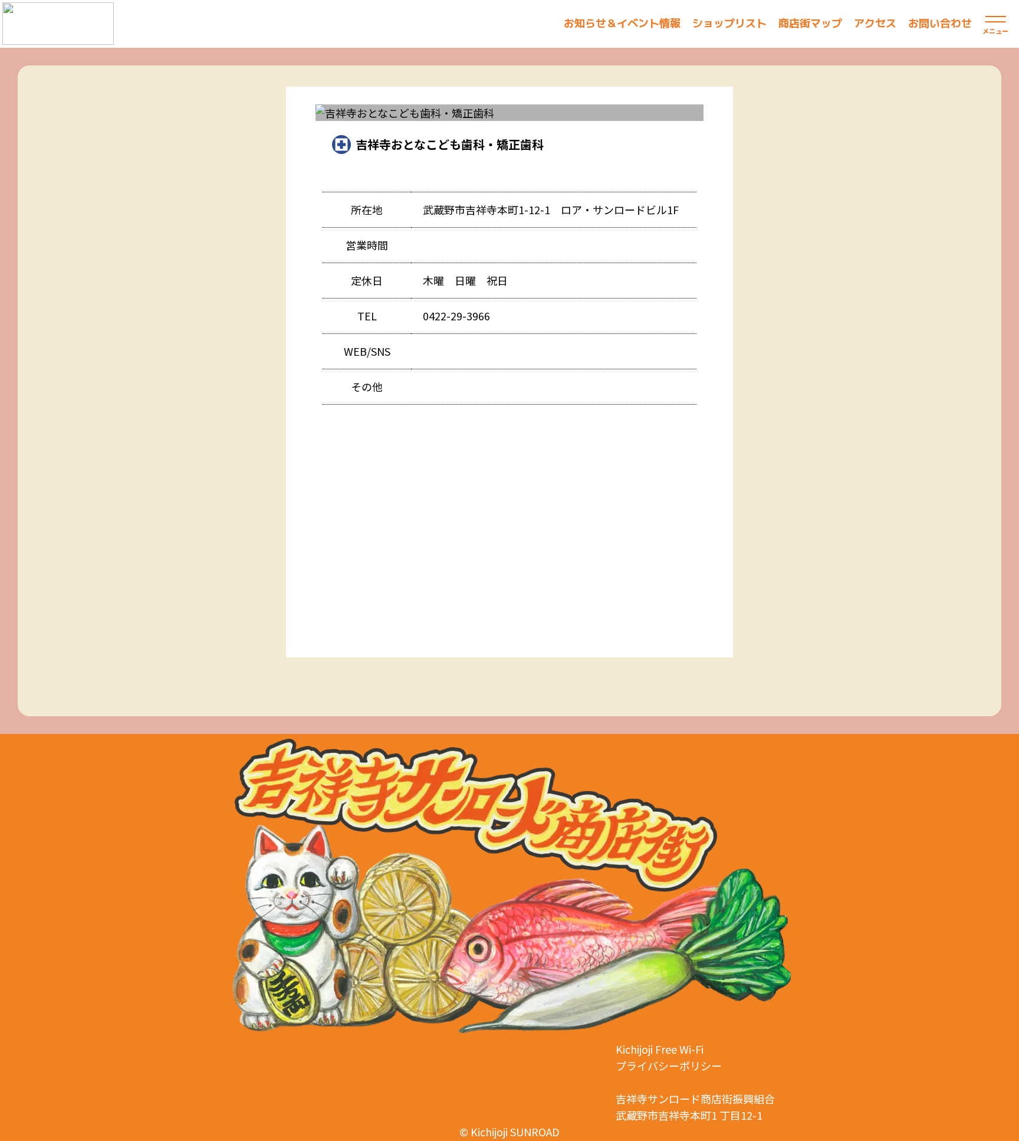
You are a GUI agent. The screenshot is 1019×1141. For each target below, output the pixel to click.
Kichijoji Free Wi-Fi (660, 1049)
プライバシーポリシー (669, 1065)
